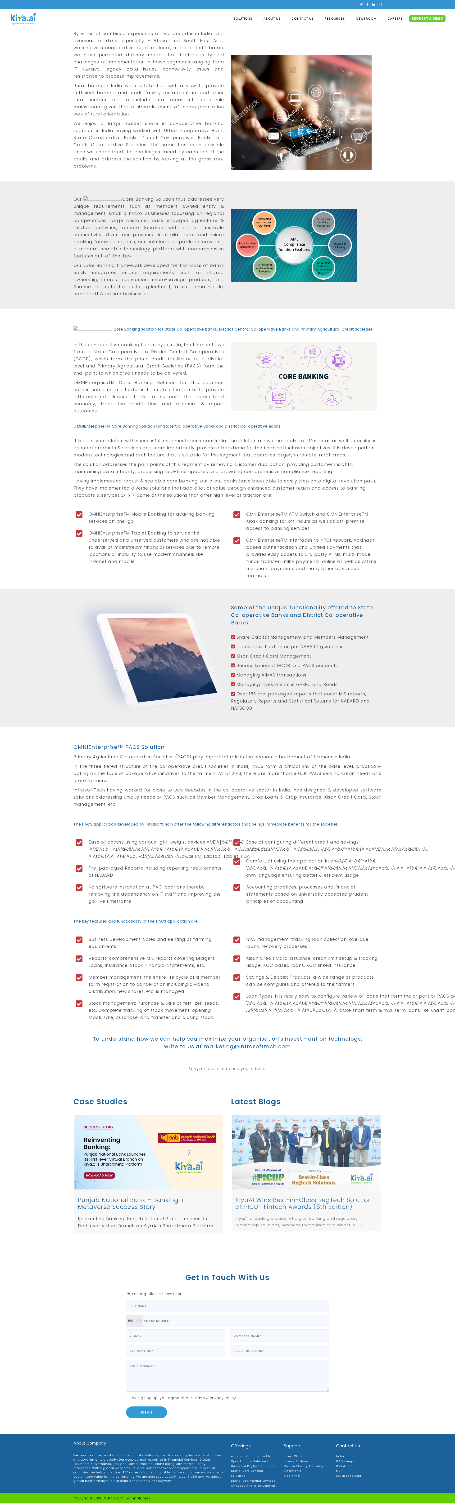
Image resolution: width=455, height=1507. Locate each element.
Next (387, 1176)
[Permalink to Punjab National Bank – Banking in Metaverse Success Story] (148, 1152)
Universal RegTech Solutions (253, 1470)
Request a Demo (427, 18)
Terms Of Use (294, 1460)
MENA (340, 1474)
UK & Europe (345, 1465)
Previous (67, 1174)
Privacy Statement (298, 1465)
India (340, 1460)
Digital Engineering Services (253, 1484)
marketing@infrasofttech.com (247, 1046)
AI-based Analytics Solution (253, 1489)
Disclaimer (292, 1479)
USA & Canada (347, 1470)
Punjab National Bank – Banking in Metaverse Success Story (132, 1203)
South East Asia (348, 1479)
